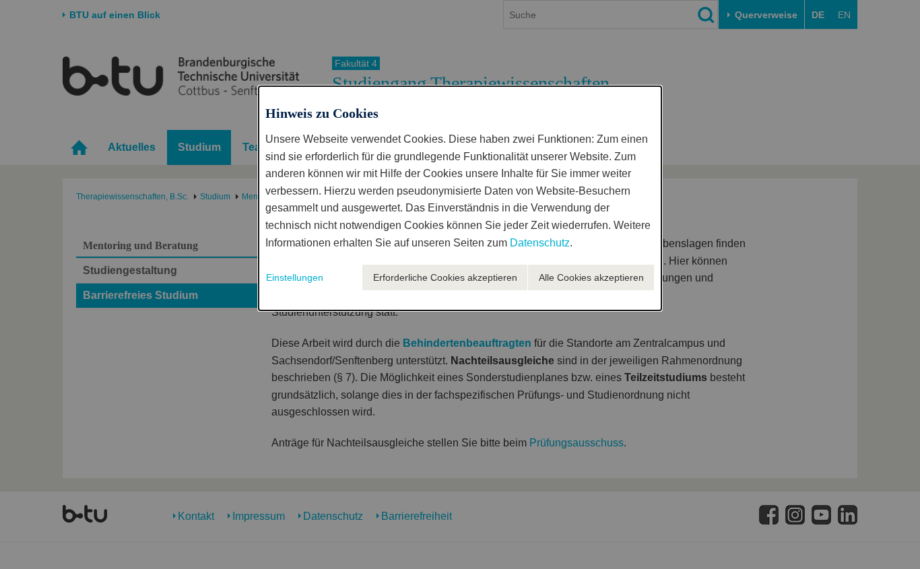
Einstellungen (294, 277)
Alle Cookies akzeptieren (591, 277)
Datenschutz (540, 242)
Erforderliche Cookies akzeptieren (445, 277)
